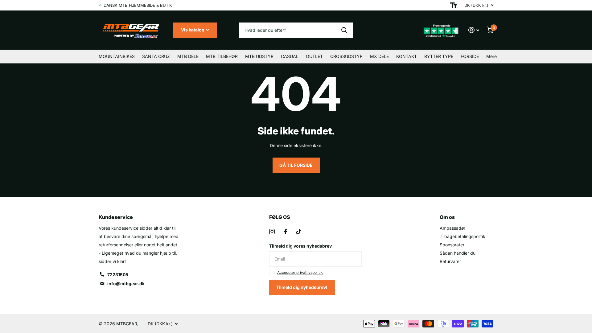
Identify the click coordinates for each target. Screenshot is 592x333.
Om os (447, 217)
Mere (491, 56)
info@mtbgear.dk (126, 283)
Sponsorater (452, 244)
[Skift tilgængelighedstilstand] (453, 5)
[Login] (473, 30)
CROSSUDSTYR (346, 56)
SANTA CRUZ (156, 56)
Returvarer (450, 261)
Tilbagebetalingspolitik (462, 236)
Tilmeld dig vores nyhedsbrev (300, 246)
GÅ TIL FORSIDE (296, 165)
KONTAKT (406, 56)
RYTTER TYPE (438, 56)
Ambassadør (452, 228)
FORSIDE (470, 56)
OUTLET (314, 56)
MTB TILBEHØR (222, 56)
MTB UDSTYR (259, 56)
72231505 (117, 274)
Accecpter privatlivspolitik (300, 272)
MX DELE (379, 56)
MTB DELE (188, 56)
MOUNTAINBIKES (117, 56)
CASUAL (289, 56)
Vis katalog (193, 29)
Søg (344, 30)
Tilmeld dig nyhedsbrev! (302, 287)
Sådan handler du (457, 253)
